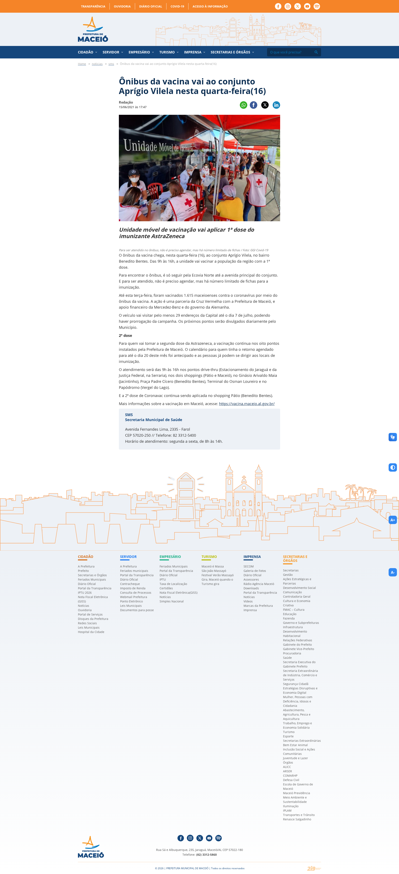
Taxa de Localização (173, 584)
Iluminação (290, 806)
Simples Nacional (172, 601)
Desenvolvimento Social (299, 588)
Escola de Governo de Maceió (298, 786)
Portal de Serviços (90, 614)
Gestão (288, 575)
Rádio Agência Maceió (259, 584)
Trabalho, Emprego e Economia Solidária (297, 725)
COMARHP (290, 776)
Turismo (288, 732)
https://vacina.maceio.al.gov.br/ (247, 403)
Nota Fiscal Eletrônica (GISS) (93, 599)
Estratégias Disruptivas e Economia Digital (300, 690)
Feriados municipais (134, 571)
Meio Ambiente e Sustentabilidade (295, 799)
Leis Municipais (89, 627)
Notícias (83, 606)
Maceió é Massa (213, 566)
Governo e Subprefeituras (301, 623)
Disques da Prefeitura (93, 619)
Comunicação (292, 592)
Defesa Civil (291, 780)
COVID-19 (177, 6)
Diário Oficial (150, 6)
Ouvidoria (122, 6)
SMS (129, 414)
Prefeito (83, 571)
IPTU (163, 579)
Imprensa (250, 610)
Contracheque (130, 584)
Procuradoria (292, 653)
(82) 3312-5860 (206, 855)
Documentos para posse (137, 610)
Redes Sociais (87, 623)
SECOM (249, 566)
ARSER (287, 771)
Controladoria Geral (296, 596)
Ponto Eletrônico (131, 601)
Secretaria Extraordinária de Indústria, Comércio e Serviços (300, 675)
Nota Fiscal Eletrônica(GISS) (178, 593)
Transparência (93, 6)
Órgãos (288, 762)
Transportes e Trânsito (299, 815)
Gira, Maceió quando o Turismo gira (217, 581)
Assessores (251, 579)
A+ (392, 519)
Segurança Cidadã (295, 684)
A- (393, 572)
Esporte (288, 736)
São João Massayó (214, 571)
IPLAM (287, 810)
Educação (289, 614)
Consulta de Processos (135, 593)
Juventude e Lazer (295, 758)
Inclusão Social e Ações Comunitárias (299, 751)
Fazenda (289, 618)
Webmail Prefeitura (133, 597)
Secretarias (291, 570)
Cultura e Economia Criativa (296, 603)
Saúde (287, 658)
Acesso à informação (210, 6)
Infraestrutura (293, 627)
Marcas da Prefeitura (258, 606)
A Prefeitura (86, 566)
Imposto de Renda (132, 588)
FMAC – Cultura (293, 610)
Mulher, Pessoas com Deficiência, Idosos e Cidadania (297, 701)
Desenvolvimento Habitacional (295, 633)
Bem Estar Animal (295, 745)
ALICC (287, 767)
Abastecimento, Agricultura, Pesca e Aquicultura (296, 714)
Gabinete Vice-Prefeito (298, 649)
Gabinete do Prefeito (297, 645)
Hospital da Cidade (91, 632)
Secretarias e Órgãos (230, 52)
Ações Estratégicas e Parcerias (297, 581)
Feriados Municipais (92, 579)
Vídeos (248, 601)
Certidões (166, 588)
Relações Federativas (297, 640)
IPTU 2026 (85, 593)
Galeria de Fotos (255, 571)
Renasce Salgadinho (297, 819)
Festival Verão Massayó (218, 575)
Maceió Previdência (296, 793)
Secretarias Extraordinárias (302, 741)
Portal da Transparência (94, 588)
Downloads (251, 588)
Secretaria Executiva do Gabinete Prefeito (299, 664)
